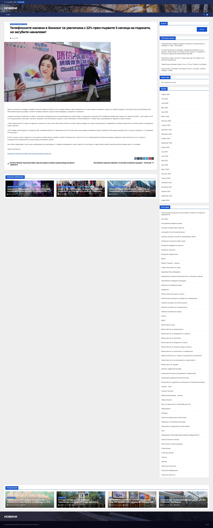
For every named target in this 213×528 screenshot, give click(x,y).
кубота (163, 316)
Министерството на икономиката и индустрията (178, 360)
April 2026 (164, 112)
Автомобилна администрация (18, 24)
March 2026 (165, 116)
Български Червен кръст (169, 254)
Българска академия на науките (172, 245)
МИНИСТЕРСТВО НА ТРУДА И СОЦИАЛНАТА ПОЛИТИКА (181, 356)
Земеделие (165, 289)
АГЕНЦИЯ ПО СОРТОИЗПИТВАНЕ (173, 232)
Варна (163, 259)
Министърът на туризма (169, 364)
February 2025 (166, 174)
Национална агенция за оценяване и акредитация (178, 373)
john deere (164, 219)
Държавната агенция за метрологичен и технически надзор (182, 276)
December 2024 (166, 182)
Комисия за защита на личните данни (174, 303)
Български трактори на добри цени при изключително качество (29, 153)
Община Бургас (166, 400)
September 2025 (166, 143)
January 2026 (165, 125)
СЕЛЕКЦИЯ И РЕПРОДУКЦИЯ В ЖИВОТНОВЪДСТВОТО (180, 435)
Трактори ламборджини (169, 470)
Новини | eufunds (167, 391)
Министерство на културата (171, 338)
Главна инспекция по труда (170, 267)
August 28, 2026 (14, 505)
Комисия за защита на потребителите (174, 307)
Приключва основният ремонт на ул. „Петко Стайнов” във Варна (184, 64)
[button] (204, 14)
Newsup (28, 524)
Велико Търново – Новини (170, 263)
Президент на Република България (173, 422)
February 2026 (166, 121)
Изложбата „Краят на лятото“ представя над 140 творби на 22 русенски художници (131, 501)
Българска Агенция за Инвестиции (173, 241)
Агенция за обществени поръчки (172, 228)
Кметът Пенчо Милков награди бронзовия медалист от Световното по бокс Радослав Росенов (80, 191)
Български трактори (168, 250)
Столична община (167, 453)
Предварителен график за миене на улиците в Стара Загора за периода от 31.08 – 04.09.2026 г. (29, 502)
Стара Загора (165, 448)
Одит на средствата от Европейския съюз (176, 404)
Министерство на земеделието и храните (175, 333)
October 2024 (165, 191)
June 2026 (164, 103)
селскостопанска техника (170, 439)
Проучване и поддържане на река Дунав (175, 426)
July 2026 (164, 99)
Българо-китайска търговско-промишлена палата (178, 236)
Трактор (164, 461)
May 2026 (164, 107)
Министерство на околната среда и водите (176, 347)
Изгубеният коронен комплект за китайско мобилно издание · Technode (122, 163)
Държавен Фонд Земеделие (170, 272)
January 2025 (165, 178)
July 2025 (164, 152)
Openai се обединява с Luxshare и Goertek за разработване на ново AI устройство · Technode (28, 191)
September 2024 (166, 196)
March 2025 (165, 169)
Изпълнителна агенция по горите (172, 294)
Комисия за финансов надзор (171, 311)
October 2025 (165, 138)
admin (24, 505)
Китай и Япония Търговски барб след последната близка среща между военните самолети (42, 164)
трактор (164, 457)
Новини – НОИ (166, 386)
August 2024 (165, 200)
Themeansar (35, 524)
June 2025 (164, 156)
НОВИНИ (10, 8)
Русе (163, 431)
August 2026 (165, 94)
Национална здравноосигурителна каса (175, 378)
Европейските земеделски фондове (173, 281)
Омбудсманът (166, 408)
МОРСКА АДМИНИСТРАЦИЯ (171, 369)
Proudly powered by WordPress (12, 524)
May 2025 (164, 160)
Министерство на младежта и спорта (174, 342)
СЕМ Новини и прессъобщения (172, 444)
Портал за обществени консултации (173, 417)
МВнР (163, 320)
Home (8, 14)
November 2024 (166, 187)
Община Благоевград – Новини (172, 395)
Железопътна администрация (171, 285)
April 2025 (164, 165)
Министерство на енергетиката (172, 329)
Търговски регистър (168, 475)
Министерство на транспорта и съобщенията (177, 351)
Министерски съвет (168, 325)
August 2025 (165, 147)
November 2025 (166, 134)
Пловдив (164, 413)
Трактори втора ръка (168, 466)
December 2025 (166, 130)
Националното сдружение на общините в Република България (183, 382)
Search (163, 23)
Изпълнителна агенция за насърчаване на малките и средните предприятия (183, 213)
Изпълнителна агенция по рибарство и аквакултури (179, 298)
